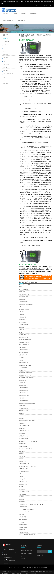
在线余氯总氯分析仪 (23, 519)
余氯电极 (21, 476)
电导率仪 (5, 51)
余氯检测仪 (23, 13)
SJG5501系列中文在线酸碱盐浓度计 (27, 509)
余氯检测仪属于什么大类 (24, 349)
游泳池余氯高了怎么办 (24, 491)
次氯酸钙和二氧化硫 (23, 329)
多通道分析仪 (6, 41)
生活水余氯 (21, 522)
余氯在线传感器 (22, 385)
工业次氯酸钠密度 (23, 367)
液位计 (4, 80)
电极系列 (5, 67)
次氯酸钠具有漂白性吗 (24, 430)
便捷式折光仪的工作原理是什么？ (26, 365)
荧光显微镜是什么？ (23, 410)
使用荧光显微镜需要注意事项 (25, 372)
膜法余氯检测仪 (22, 433)
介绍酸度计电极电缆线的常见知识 (26, 304)
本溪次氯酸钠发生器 (23, 337)
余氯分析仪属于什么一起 (24, 387)
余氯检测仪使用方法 (8, 20)
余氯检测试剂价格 (23, 524)
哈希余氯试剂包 (22, 517)
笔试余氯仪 (21, 496)
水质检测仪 (14, 13)
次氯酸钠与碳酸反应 (23, 400)
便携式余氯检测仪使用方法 (25, 375)
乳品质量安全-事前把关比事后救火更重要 (28, 441)
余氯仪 (20, 286)
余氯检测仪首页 (29, 35)
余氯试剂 (21, 458)
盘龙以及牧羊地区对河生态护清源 (26, 377)
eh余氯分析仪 (22, 382)
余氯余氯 (21, 360)
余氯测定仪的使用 (23, 506)
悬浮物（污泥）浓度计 (8, 74)
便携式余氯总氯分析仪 (24, 344)
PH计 (4, 48)
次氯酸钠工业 (22, 501)
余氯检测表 (21, 499)
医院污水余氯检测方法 (24, 352)
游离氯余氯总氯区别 (23, 390)
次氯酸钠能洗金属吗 (23, 468)
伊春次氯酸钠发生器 (23, 362)
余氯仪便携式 (22, 312)
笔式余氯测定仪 (22, 428)
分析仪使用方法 (21, 20)
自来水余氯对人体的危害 (24, 284)
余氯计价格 (21, 413)
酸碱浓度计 (5, 54)
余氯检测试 (21, 453)
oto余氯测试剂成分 (23, 415)
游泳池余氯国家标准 (23, 296)
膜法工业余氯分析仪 (23, 408)
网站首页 (5, 13)
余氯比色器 (21, 514)
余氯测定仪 (21, 418)
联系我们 (23, 558)
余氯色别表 (21, 486)
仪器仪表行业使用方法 (24, 395)
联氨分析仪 (5, 70)
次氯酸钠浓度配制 (23, 527)
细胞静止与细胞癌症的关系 (25, 339)
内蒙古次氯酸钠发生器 (24, 425)
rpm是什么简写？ (23, 347)
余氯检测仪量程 (22, 443)
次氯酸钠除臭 (22, 456)
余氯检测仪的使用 (23, 317)
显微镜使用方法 (22, 370)
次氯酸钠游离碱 (22, 494)
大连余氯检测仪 (22, 405)
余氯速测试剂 (22, 423)
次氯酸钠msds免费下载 (24, 294)
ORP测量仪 (5, 57)
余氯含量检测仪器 (23, 446)
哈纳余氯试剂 (22, 529)
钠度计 (20, 332)
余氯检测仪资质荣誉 (23, 301)
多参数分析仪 (6, 44)
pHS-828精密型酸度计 (24, 471)
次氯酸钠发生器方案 (23, 393)
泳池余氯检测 (22, 489)
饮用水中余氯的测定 (23, 289)
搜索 (50, 551)
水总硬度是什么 (22, 479)
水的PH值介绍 (22, 474)
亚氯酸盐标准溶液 (23, 484)
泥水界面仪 (5, 83)
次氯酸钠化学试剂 (23, 299)
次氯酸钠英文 (22, 291)
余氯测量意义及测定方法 (24, 342)
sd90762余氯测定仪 (23, 481)
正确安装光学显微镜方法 (24, 309)
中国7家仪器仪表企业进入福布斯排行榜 (27, 466)
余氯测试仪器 (22, 451)
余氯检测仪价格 (34, 13)
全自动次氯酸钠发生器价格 (25, 463)
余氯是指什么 (22, 398)
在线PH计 (21, 306)
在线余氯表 (21, 327)
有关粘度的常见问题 (23, 436)
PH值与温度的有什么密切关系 (25, 448)
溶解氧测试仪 (6, 64)
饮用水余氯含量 (22, 322)
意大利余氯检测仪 (23, 380)
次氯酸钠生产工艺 (23, 355)
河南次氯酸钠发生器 (23, 438)
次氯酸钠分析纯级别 (23, 324)
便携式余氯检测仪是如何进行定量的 (27, 420)
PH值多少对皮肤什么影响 (24, 511)
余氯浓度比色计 (22, 461)
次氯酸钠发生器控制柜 (24, 532)
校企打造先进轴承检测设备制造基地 (27, 403)
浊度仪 (4, 77)
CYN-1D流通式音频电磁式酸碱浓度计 (27, 534)
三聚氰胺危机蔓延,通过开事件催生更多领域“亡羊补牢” (31, 504)
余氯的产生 (21, 314)
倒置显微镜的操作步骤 (24, 334)
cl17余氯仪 (21, 357)
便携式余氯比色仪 (23, 319)
